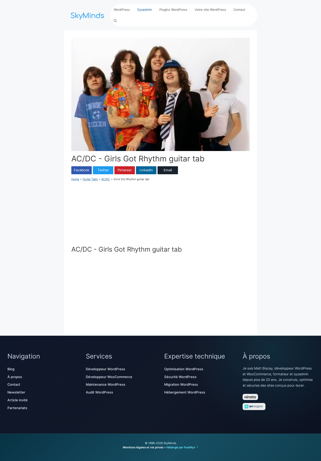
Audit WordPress (99, 392)
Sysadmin (144, 10)
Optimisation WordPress (183, 369)
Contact (239, 10)
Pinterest (125, 170)
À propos (14, 377)
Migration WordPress (181, 384)
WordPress (122, 10)
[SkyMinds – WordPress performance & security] (88, 15)
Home (75, 179)
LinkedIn (146, 170)
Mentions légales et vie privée (143, 447)
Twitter (103, 170)
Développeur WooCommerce (109, 377)
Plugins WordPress (173, 10)
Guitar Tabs (90, 179)
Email (168, 170)
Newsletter (16, 392)
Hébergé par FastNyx (180, 447)
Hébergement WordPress (184, 392)
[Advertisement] (160, 213)
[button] (115, 20)
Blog (10, 369)
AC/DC (105, 179)
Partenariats (17, 408)
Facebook (81, 170)
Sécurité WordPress (180, 377)
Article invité (17, 400)
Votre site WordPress (210, 10)
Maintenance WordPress (105, 384)
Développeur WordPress (105, 369)
